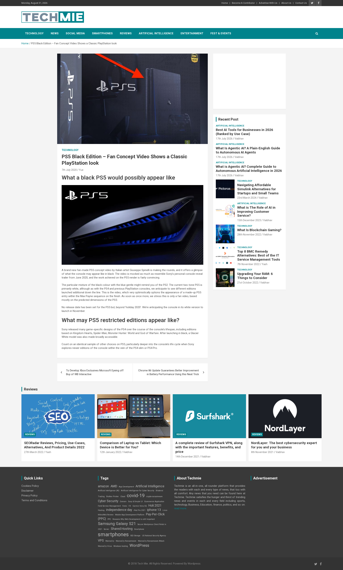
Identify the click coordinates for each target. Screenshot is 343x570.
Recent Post (228, 119)
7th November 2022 (248, 264)
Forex (124, 506)
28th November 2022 (249, 234)
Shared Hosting (122, 529)
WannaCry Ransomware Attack (151, 541)
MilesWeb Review (105, 515)
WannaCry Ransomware (126, 541)
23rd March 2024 (246, 197)
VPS (101, 540)
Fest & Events (220, 33)
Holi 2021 (155, 505)
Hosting (101, 510)
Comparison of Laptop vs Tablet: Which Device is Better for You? (130, 445)
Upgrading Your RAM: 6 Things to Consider (255, 276)
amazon (103, 486)
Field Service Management (109, 506)
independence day (119, 510)
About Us (286, 3)
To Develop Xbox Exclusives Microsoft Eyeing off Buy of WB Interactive (95, 372)
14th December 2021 (187, 456)
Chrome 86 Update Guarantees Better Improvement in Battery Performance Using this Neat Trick (168, 372)
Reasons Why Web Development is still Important (134, 519)
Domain (123, 501)
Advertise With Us (268, 3)
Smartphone (139, 529)
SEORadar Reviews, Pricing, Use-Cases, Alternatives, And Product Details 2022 (54, 445)
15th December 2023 (249, 220)
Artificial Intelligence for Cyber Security (137, 490)
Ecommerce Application (154, 501)
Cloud (122, 496)
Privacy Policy (29, 495)
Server (106, 529)
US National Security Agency (154, 535)
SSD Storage (135, 535)
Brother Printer (112, 496)
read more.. (180, 508)
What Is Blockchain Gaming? (259, 230)
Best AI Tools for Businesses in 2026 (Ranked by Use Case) (244, 132)
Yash (264, 264)
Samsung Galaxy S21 (117, 523)
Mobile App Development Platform (129, 515)
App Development (126, 487)
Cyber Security (108, 501)
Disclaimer (27, 490)
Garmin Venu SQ (140, 506)
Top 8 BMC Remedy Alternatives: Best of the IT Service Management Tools (258, 255)
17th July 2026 (224, 138)
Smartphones (102, 33)
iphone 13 (154, 510)
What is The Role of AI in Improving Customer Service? (256, 211)
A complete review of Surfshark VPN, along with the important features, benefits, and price (208, 447)
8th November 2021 (262, 452)
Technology (34, 33)
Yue (81, 169)
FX (130, 506)
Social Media (75, 33)
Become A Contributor (243, 3)
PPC (109, 519)
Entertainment (192, 33)
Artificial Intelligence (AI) (108, 490)
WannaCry (109, 541)
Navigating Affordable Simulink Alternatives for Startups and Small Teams (258, 189)
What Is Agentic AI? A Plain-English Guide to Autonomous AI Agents (248, 150)
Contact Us (301, 3)
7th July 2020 (69, 169)
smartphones (113, 534)
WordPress (139, 545)
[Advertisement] (249, 81)
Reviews (126, 33)
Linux (165, 510)
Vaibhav (239, 138)
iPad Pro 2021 (139, 510)
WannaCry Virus (105, 546)
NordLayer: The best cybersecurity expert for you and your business (284, 445)
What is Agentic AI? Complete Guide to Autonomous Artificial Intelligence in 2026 (249, 169)
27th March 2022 (33, 452)
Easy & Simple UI (135, 501)
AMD (114, 486)
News (55, 33)
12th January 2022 (110, 452)
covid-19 (136, 495)
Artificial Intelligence (156, 33)
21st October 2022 (247, 282)
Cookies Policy (30, 485)
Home (225, 3)
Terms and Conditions (34, 500)
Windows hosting (120, 546)
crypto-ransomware (154, 496)
